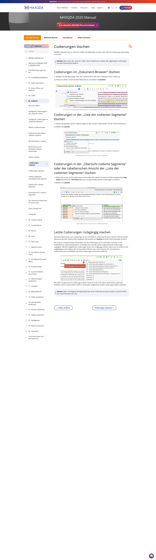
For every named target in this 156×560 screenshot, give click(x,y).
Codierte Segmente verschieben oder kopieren (38, 178)
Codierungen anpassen (36, 171)
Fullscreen (38, 46)
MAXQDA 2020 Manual (35, 58)
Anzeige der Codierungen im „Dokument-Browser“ (38, 120)
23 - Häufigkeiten (34, 320)
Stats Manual (67, 38)
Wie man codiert (34, 106)
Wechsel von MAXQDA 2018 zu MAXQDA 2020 (37, 64)
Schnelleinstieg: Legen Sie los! (37, 71)
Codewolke (32, 214)
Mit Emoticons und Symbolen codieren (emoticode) (35, 149)
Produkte (74, 8)
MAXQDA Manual (32, 38)
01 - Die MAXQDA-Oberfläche (38, 78)
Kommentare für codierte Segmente (37, 194)
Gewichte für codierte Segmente (36, 186)
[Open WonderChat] (151, 555)
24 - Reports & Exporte (36, 326)
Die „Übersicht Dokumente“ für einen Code (38, 202)
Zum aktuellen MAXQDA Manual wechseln (77, 25)
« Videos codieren (63, 308)
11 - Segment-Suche (35, 247)
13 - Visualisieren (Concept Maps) (37, 260)
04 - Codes (31, 96)
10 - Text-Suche (33, 242)
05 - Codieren (33, 101)
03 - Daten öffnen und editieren (35, 89)
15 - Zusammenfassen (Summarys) (35, 273)
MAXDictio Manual (51, 38)
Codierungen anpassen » (104, 308)
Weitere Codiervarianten (37, 127)
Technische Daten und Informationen (36, 337)
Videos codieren (34, 157)
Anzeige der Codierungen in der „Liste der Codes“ (38, 112)
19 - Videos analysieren (36, 297)
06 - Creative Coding (35, 220)
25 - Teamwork (33, 331)
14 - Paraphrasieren (35, 267)
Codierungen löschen (34, 164)
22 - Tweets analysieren (36, 315)
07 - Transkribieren (34, 225)
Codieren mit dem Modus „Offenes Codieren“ (37, 134)
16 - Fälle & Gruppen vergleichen (35, 280)
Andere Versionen (84, 38)
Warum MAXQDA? (62, 8)
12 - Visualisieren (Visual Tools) (36, 253)
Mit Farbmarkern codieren (37, 141)
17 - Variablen (33, 286)
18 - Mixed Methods (35, 292)
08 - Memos (32, 231)
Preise (93, 8)
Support (99, 8)
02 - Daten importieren (36, 83)
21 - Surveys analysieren (36, 310)
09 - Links (31, 236)
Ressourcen (84, 8)
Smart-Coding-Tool (35, 208)
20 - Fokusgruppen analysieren (34, 303)
